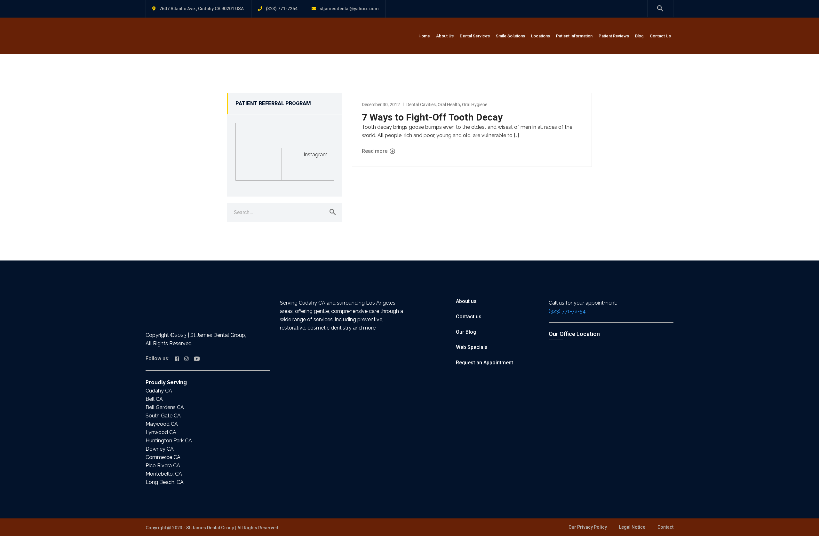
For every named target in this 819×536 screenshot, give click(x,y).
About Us (445, 36)
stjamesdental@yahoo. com (349, 8)
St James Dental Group (210, 527)
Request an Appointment (484, 363)
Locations (540, 36)
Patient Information (574, 36)
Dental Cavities (421, 104)
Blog (639, 36)
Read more (375, 151)
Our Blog (466, 332)
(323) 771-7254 (282, 8)
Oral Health (449, 104)
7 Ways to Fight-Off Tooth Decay (432, 117)
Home (424, 36)
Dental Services (475, 36)
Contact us (468, 317)
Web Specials (472, 347)
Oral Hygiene (474, 104)
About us (466, 301)
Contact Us (660, 36)
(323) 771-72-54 (567, 311)
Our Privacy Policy (588, 527)
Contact (665, 527)
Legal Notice (632, 527)
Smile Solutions (510, 36)
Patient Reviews (614, 36)
